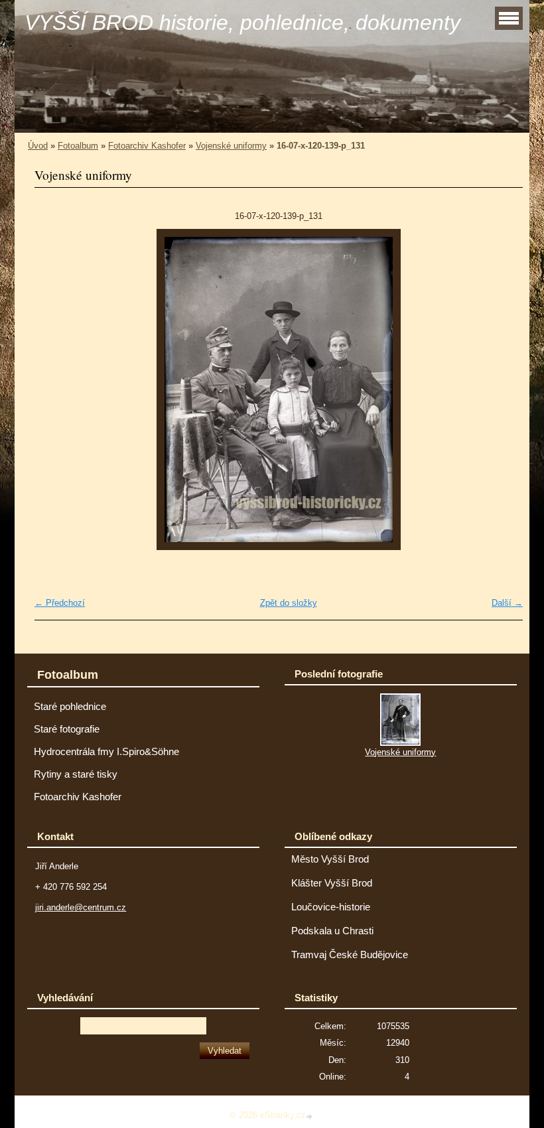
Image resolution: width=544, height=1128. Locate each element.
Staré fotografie (67, 729)
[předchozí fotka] (56, 389)
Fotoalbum (78, 146)
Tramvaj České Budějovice (349, 955)
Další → (507, 603)
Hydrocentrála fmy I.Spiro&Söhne (106, 751)
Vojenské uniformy (231, 146)
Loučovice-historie (330, 907)
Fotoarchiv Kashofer (147, 146)
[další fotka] (501, 389)
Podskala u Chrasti (332, 931)
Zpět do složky (288, 603)
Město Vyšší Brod (330, 859)
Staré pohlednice (70, 706)
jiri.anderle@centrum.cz (80, 907)
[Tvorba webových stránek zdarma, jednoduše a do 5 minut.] (310, 1116)
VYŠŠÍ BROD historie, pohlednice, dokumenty (242, 23)
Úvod (38, 146)
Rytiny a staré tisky (75, 774)
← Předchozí (59, 603)
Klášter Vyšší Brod (331, 883)
